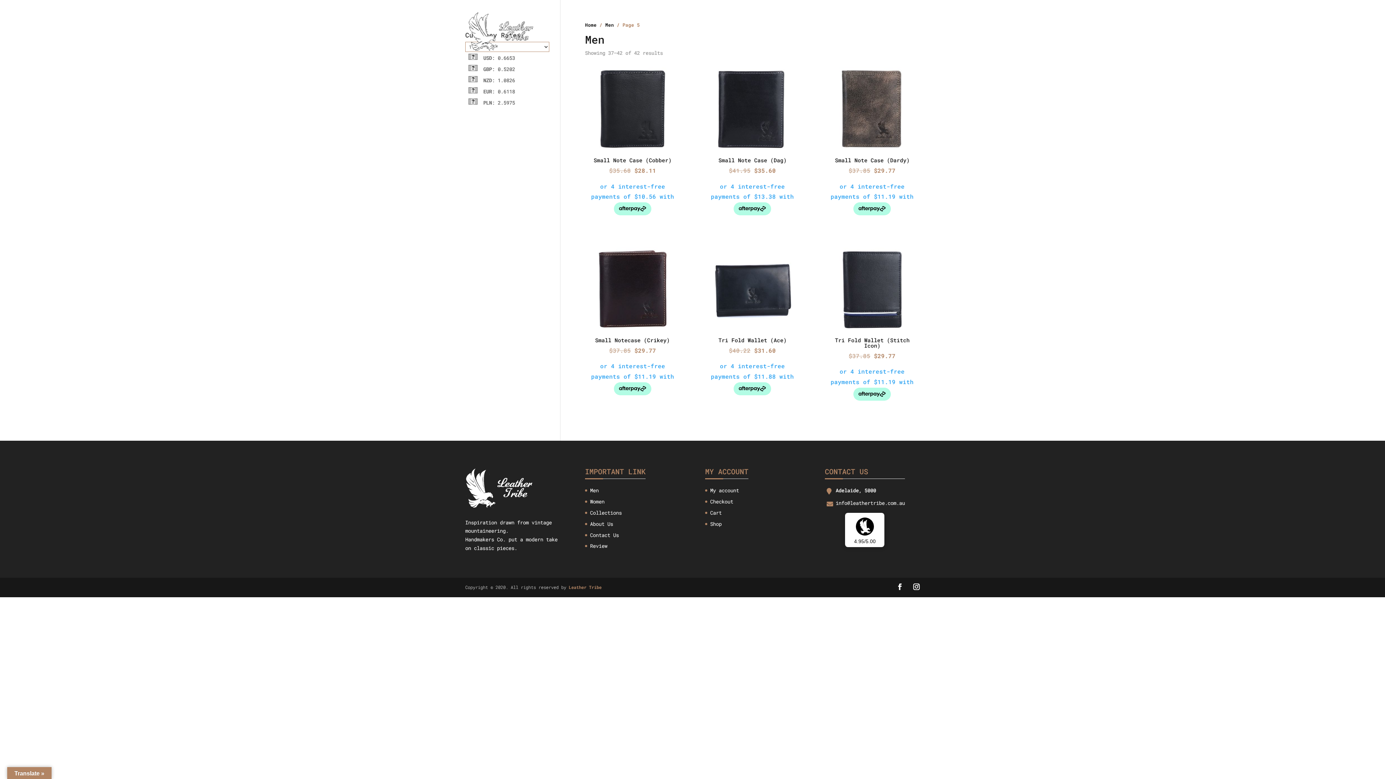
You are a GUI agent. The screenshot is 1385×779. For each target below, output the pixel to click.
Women (597, 501)
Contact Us (850, 32)
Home (630, 32)
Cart (716, 512)
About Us (661, 32)
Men (594, 490)
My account (724, 490)
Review (598, 545)
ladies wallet (802, 32)
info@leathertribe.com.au (870, 502)
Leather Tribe (585, 587)
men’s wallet (750, 32)
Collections (702, 32)
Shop (716, 523)
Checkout (721, 501)
